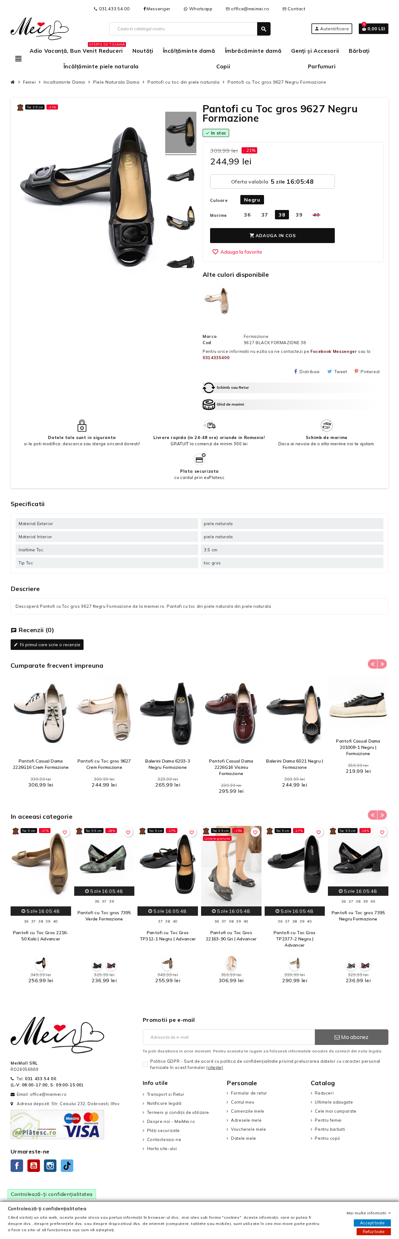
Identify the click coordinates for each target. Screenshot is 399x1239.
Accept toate (372, 1222)
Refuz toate (374, 1231)
